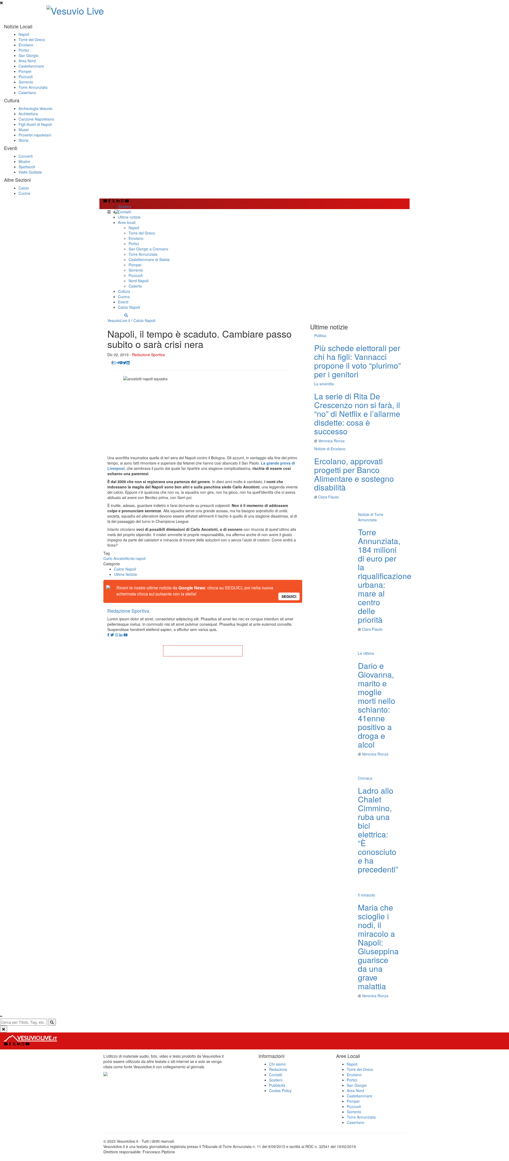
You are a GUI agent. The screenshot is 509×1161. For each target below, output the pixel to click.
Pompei (25, 71)
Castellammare (31, 66)
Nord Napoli (138, 280)
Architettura (28, 113)
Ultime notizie (129, 217)
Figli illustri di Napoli (35, 124)
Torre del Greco (32, 39)
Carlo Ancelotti (115, 558)
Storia (23, 140)
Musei (24, 129)
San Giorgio (28, 55)
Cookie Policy (280, 1090)
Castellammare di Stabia (149, 259)
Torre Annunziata (33, 87)
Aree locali (126, 222)
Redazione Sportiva (148, 354)
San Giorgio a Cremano (148, 248)
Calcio (24, 188)
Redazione (278, 1069)
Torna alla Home (202, 651)
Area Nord (27, 60)
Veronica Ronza (331, 440)
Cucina (24, 193)
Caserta (135, 286)
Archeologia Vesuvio (35, 108)
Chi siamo (277, 1064)
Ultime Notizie (125, 574)
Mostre (24, 161)
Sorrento (26, 82)
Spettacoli (27, 166)
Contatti (124, 211)
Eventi (123, 301)
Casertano (27, 92)
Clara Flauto (328, 497)
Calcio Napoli (129, 307)
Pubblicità (277, 1085)
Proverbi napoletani (35, 135)
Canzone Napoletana (36, 119)
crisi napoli (137, 558)
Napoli (24, 34)
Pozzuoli (26, 76)
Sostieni (124, 206)
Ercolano (26, 44)
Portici (24, 50)
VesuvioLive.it (118, 320)
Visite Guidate (30, 172)
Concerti (26, 156)
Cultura (124, 291)
